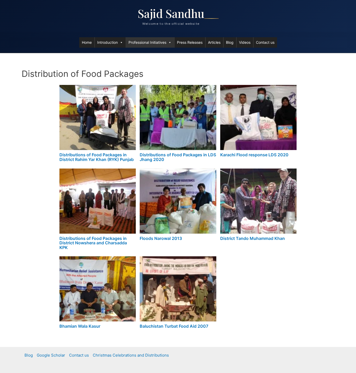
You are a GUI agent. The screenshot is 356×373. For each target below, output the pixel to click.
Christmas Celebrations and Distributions (131, 355)
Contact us (265, 42)
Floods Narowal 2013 (161, 238)
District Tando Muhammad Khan (252, 238)
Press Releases (189, 42)
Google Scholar (51, 355)
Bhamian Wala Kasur (79, 326)
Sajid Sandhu (171, 13)
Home (87, 42)
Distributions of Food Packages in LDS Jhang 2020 (178, 157)
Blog (230, 42)
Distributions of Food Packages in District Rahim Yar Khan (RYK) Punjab (96, 157)
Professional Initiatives (147, 42)
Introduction (107, 42)
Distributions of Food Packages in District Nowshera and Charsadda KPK (93, 243)
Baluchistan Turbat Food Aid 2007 (174, 326)
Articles (214, 42)
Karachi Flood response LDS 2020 (254, 154)
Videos (244, 42)
